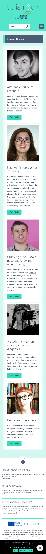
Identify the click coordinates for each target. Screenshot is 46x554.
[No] (43, 547)
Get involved (6, 479)
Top (23, 458)
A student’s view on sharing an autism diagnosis (20, 345)
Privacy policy (26, 550)
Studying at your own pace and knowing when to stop (21, 261)
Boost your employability (10, 513)
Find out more (6, 495)
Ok (15, 550)
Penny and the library (21, 420)
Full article (14, 117)
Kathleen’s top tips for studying (22, 169)
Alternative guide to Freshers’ (20, 89)
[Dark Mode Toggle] (40, 548)
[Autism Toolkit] (23, 12)
